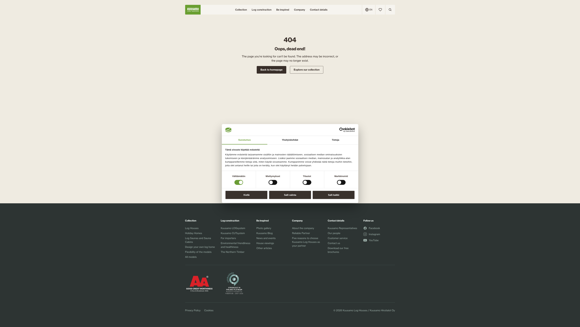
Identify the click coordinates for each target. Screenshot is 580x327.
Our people (334, 233)
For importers (228, 238)
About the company (303, 228)
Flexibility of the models (198, 251)
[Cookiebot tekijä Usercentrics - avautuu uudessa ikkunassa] (341, 130)
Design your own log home (200, 246)
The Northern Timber (232, 251)
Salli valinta (290, 195)
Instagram (374, 234)
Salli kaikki (333, 195)
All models (191, 256)
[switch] (273, 181)
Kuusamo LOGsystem (233, 228)
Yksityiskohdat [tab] (290, 140)
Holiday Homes (193, 233)
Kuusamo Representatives (342, 228)
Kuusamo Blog (264, 233)
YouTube (373, 240)
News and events (266, 238)
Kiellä (246, 195)
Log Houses (192, 228)
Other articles (264, 248)
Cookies (209, 310)
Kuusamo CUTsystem (233, 233)
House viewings (265, 243)
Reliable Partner (301, 233)
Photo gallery (263, 228)
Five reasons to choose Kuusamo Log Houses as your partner (306, 242)
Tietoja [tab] (335, 140)
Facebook (374, 228)
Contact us (334, 243)
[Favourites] (380, 10)
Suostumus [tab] (244, 140)
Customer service (338, 238)
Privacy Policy (193, 310)
